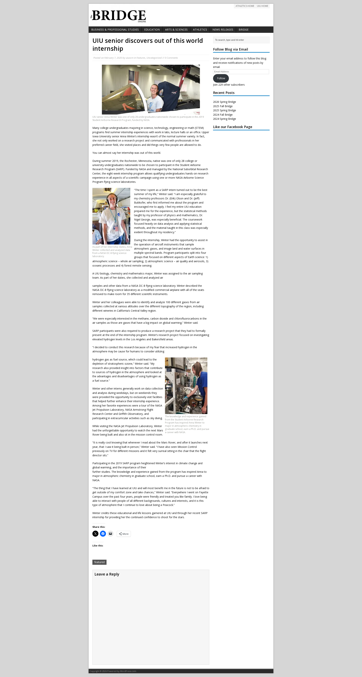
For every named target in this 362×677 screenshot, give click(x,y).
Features (141, 57)
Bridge (243, 29)
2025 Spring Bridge (224, 110)
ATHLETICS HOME (245, 6)
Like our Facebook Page (232, 126)
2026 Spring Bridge (224, 102)
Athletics (200, 29)
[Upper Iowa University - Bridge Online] (181, 15)
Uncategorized (154, 57)
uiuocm (129, 57)
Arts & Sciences (176, 29)
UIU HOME (262, 6)
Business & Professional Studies (115, 29)
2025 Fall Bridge (223, 106)
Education (152, 29)
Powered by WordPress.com (121, 671)
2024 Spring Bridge (224, 119)
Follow (221, 78)
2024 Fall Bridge (223, 114)
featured (99, 562)
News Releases (222, 29)
